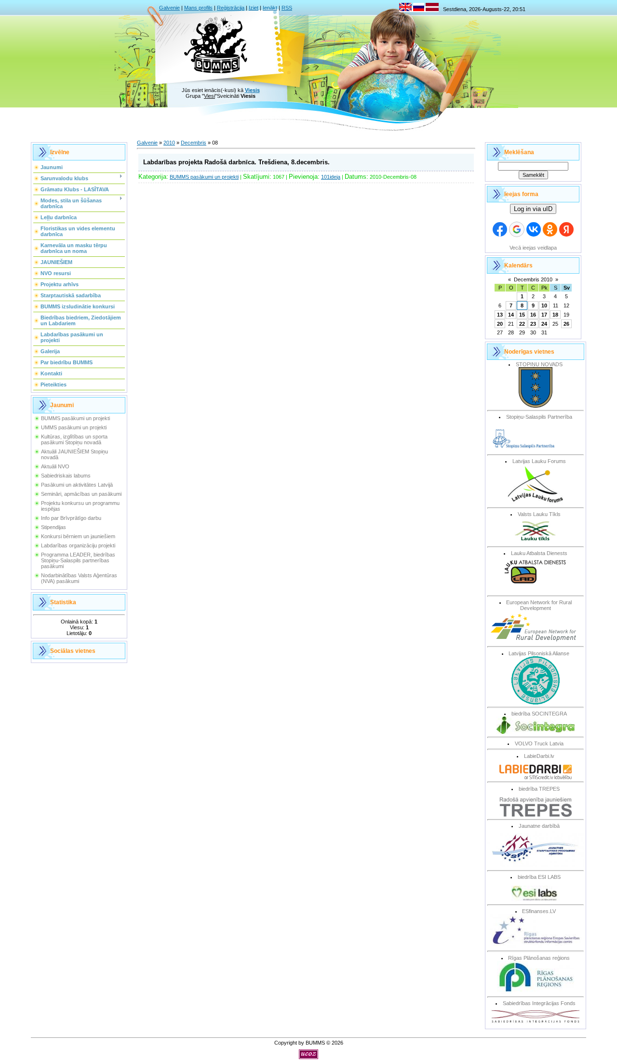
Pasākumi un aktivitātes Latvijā (77, 485)
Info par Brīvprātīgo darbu (71, 518)
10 (544, 305)
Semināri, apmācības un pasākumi (81, 494)
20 (500, 324)
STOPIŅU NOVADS (539, 364)
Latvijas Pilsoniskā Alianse (539, 653)
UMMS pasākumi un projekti (74, 427)
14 (511, 315)
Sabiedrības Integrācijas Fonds (539, 1003)
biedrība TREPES (539, 789)
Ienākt (270, 8)
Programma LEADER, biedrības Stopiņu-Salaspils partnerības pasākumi (78, 560)
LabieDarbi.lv (539, 756)
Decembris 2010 (533, 279)
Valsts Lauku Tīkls (539, 514)
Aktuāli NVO (55, 466)
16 (533, 315)
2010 (169, 143)
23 (533, 324)
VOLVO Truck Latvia (539, 743)
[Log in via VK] (533, 229)
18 (555, 315)
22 (522, 324)
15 (522, 315)
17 (544, 315)
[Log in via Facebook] (500, 229)
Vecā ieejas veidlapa (533, 248)
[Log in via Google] (516, 229)
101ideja (330, 177)
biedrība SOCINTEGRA (539, 713)
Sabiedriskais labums (66, 475)
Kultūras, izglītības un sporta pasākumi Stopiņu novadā (74, 439)
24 (544, 324)
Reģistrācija (230, 8)
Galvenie (169, 8)
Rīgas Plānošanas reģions (539, 958)
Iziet (253, 8)
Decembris (193, 143)
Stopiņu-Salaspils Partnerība (539, 417)
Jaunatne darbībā (539, 826)
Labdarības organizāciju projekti (78, 545)
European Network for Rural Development (539, 605)
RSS (287, 8)
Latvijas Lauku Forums (539, 461)
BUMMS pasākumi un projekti (75, 418)
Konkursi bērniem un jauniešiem (78, 536)
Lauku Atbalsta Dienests (539, 553)
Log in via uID (533, 208)
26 (566, 324)
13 (500, 315)
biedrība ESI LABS (539, 877)
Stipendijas (53, 527)
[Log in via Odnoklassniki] (550, 229)
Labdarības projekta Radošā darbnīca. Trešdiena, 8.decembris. (236, 162)
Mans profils (198, 8)
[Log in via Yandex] (566, 229)
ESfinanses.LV (539, 911)
